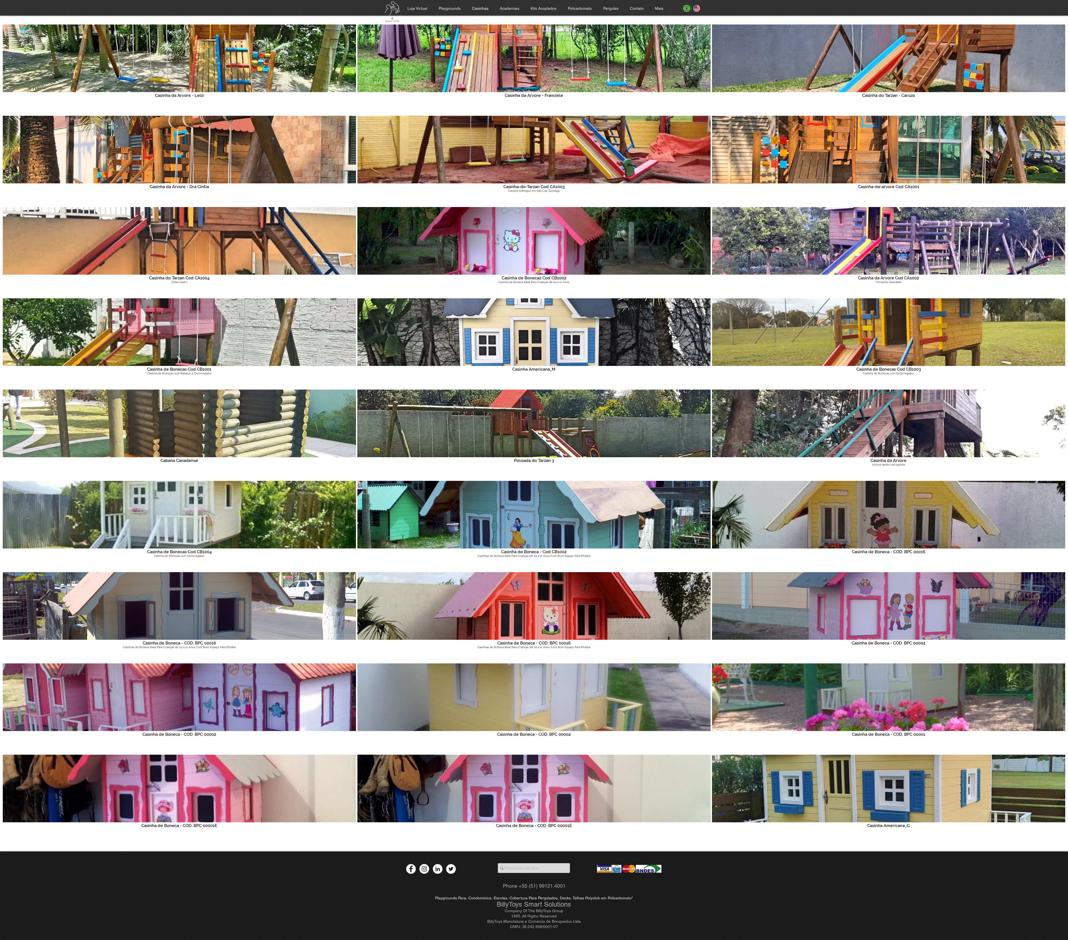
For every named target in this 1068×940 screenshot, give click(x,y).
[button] (612, 8)
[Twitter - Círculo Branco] (451, 869)
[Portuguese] (687, 8)
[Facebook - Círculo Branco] (411, 869)
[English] (697, 8)
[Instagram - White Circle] (424, 869)
